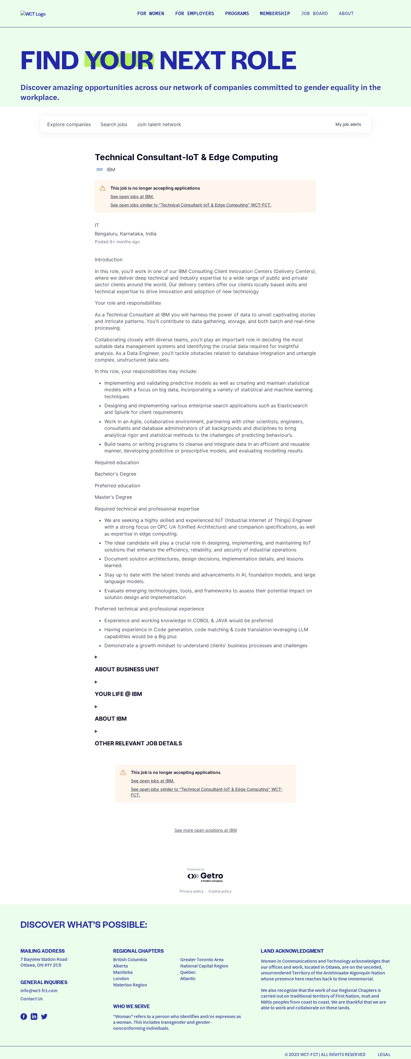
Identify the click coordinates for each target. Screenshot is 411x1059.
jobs (113, 124)
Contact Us (31, 998)
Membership (275, 13)
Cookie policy (220, 891)
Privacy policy (192, 891)
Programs (237, 13)
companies (69, 124)
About (346, 13)
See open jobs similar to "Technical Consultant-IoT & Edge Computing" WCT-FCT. (190, 204)
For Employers (194, 13)
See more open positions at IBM (206, 830)
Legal (384, 1054)
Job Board (314, 13)
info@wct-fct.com (38, 990)
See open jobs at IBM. (132, 196)
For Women (150, 13)
